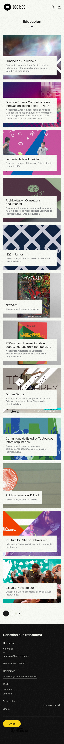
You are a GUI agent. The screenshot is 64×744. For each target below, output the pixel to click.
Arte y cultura (25, 65)
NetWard (12, 305)
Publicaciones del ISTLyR (22, 495)
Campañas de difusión (17, 113)
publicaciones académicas (29, 115)
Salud (9, 71)
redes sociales (32, 211)
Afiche (21, 110)
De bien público (41, 65)
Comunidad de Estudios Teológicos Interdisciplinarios (29, 440)
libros (34, 258)
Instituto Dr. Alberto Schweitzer (26, 540)
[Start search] (52, 7)
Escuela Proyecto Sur (20, 587)
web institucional (21, 71)
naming (10, 211)
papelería (10, 115)
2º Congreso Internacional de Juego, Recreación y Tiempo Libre (28, 345)
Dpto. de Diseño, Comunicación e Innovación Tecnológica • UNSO (28, 104)
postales (35, 446)
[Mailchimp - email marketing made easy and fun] (19, 732)
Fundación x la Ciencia (21, 61)
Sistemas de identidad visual (29, 118)
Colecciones (12, 258)
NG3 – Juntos (15, 254)
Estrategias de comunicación (32, 68)
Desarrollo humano (15, 163)
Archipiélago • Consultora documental (23, 202)
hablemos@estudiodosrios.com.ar (20, 676)
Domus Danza (15, 394)
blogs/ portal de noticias (38, 110)
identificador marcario (41, 208)
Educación (11, 68)
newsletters (47, 113)
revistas (35, 309)
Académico (11, 65)
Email (6, 709)
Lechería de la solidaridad (23, 159)
